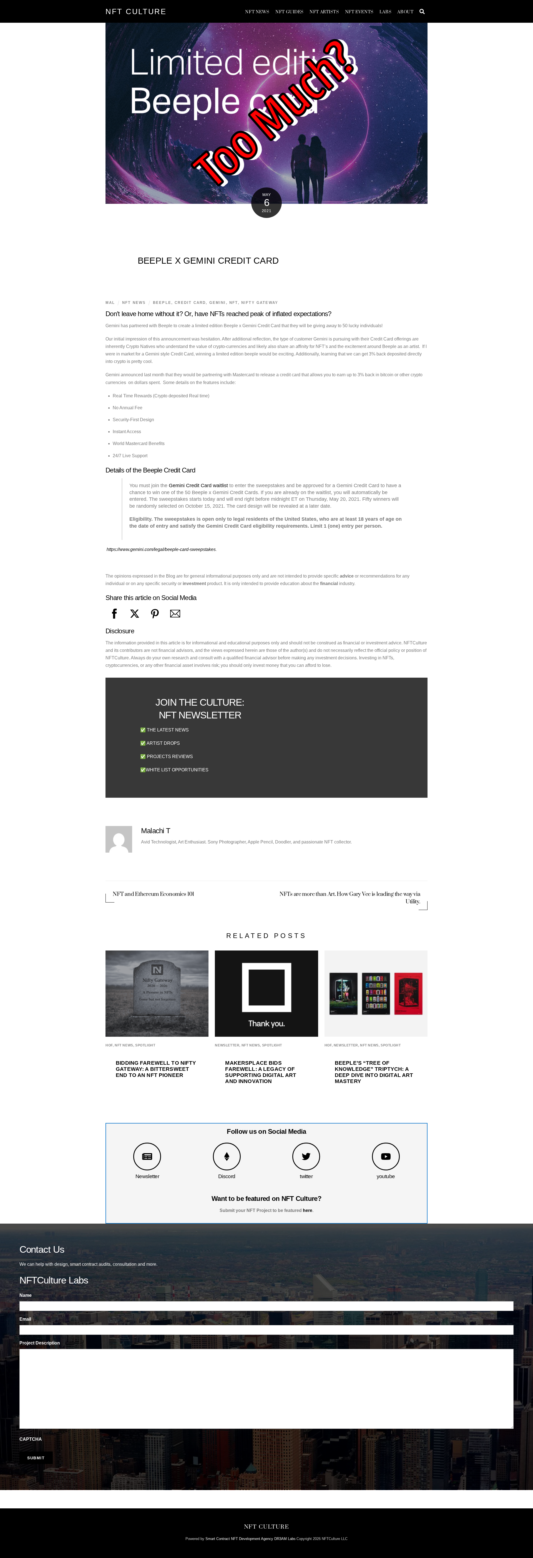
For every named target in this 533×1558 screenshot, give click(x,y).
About (405, 12)
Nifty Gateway (259, 303)
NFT (233, 303)
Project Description (39, 1343)
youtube (386, 1176)
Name (25, 1295)
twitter (306, 1176)
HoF (109, 1045)
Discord (226, 1176)
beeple (162, 303)
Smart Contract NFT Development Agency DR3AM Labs (250, 1539)
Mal (110, 303)
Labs (385, 12)
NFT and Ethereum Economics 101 (153, 894)
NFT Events (359, 12)
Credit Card (190, 303)
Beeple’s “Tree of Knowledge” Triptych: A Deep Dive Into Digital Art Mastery (374, 1072)
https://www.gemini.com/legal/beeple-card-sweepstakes (161, 549)
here (307, 1210)
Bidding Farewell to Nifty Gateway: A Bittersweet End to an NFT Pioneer (156, 1069)
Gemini (217, 303)
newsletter (227, 1045)
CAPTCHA (30, 1439)
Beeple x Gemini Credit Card (208, 261)
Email (25, 1319)
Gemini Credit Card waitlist (197, 485)
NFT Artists (324, 12)
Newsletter (147, 1176)
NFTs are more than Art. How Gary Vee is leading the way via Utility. (350, 898)
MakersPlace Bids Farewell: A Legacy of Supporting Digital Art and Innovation (260, 1072)
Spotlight (145, 1045)
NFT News (257, 12)
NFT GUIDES (289, 12)
